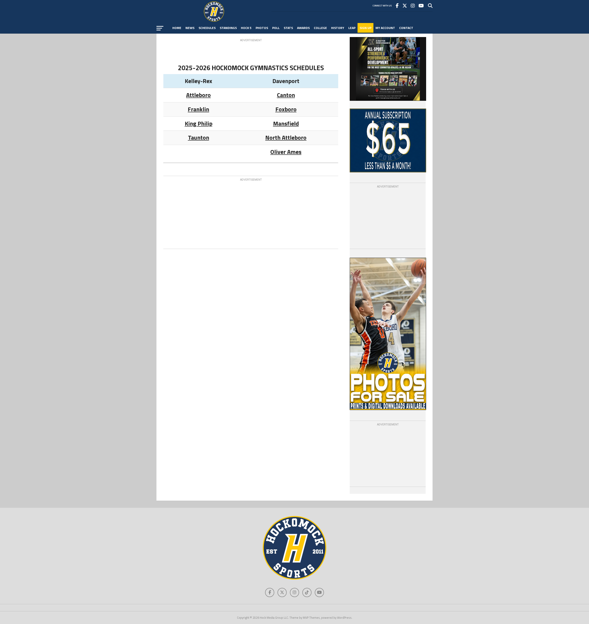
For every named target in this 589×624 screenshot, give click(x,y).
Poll (276, 27)
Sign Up (365, 27)
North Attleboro (285, 137)
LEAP (351, 27)
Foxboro (286, 109)
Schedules (207, 27)
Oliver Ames (285, 151)
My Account (385, 27)
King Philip (198, 123)
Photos (262, 27)
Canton (286, 94)
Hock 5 (246, 27)
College (320, 27)
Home (176, 27)
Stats (288, 27)
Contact (406, 27)
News (189, 27)
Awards (303, 27)
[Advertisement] (251, 53)
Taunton (198, 137)
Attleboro (198, 94)
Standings (228, 27)
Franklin (198, 109)
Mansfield (286, 123)
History (337, 27)
